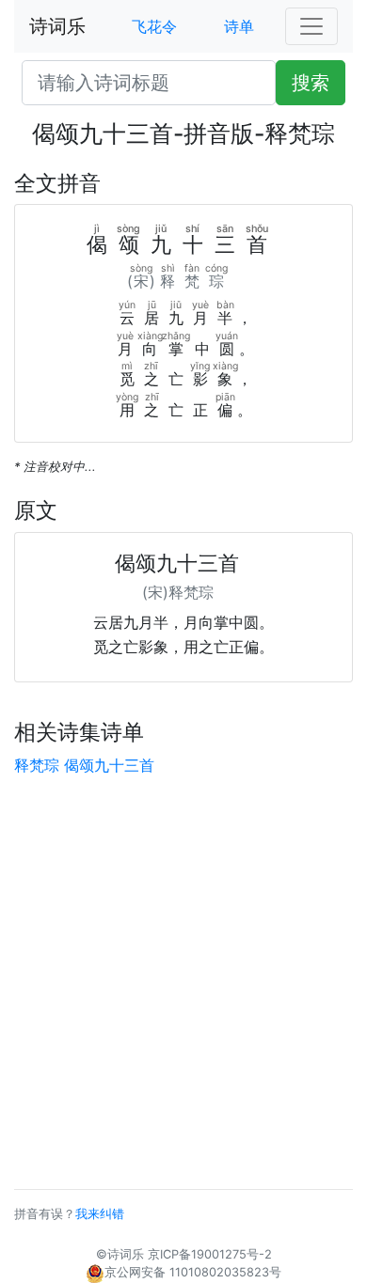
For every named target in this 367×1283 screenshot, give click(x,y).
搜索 (310, 82)
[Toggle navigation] (311, 26)
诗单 (239, 26)
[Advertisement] (183, 982)
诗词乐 (57, 26)
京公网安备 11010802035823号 (192, 1272)
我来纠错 (99, 1214)
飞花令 (154, 26)
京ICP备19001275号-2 (210, 1254)
